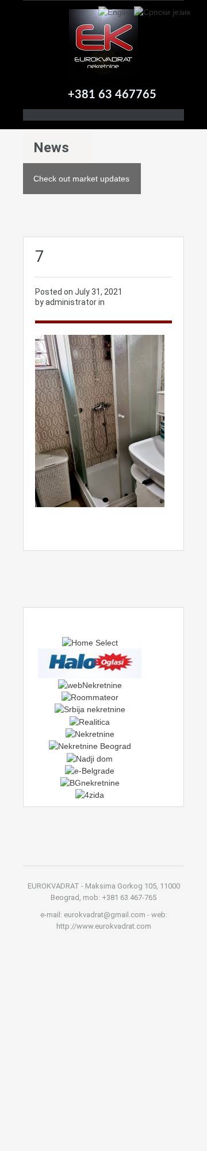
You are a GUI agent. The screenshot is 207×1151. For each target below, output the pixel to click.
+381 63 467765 (112, 95)
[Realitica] (90, 720)
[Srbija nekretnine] (90, 708)
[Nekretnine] (90, 733)
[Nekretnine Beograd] (90, 745)
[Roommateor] (90, 696)
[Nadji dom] (90, 757)
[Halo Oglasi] (89, 662)
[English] (116, 11)
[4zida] (89, 794)
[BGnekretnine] (90, 782)
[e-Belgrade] (89, 770)
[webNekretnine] (90, 684)
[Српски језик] (162, 11)
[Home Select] (90, 642)
